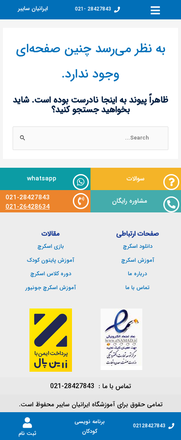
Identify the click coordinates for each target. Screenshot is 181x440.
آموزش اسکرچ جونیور (50, 287)
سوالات (135, 179)
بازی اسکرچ (50, 246)
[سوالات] (171, 182)
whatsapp (41, 179)
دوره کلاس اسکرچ (50, 273)
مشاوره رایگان (129, 201)
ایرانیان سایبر (33, 8)
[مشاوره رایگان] (171, 204)
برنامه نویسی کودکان (90, 426)
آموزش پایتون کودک (50, 260)
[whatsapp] (81, 182)
